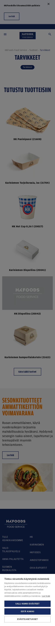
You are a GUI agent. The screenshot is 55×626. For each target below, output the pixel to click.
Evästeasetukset (27, 619)
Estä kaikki (27, 611)
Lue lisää (46, 596)
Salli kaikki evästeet (27, 604)
